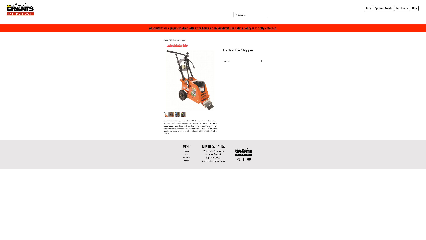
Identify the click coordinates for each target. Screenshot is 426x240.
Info (186, 154)
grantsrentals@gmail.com (213, 161)
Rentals (186, 157)
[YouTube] (249, 159)
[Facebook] (244, 159)
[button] (415, 8)
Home (166, 40)
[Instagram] (238, 159)
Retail (186, 160)
